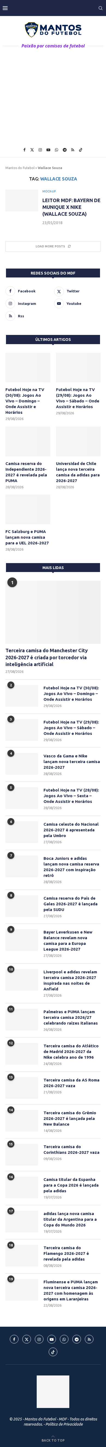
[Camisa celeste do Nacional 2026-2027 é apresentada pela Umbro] (21, 832)
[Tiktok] (81, 150)
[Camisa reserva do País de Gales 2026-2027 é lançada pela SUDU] (21, 906)
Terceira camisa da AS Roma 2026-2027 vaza (71, 1083)
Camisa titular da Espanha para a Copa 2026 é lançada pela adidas (71, 1185)
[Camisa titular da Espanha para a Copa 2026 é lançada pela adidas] (21, 1187)
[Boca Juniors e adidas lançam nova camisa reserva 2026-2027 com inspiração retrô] (21, 866)
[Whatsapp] (56, 150)
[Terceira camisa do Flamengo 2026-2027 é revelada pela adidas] (21, 1256)
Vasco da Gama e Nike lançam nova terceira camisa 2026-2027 (71, 762)
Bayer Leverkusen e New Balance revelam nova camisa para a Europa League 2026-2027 (67, 940)
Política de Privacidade (64, 1424)
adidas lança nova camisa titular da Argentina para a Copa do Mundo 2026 (70, 1219)
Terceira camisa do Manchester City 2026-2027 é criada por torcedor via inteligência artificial (46, 657)
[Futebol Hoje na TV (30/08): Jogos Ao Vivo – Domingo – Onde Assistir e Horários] (27, 368)
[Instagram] (40, 150)
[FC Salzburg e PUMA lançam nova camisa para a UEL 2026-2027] (27, 509)
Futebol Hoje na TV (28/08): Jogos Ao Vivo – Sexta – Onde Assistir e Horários (71, 796)
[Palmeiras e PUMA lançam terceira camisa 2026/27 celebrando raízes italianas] (21, 1020)
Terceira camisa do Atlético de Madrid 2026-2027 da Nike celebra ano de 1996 (71, 1052)
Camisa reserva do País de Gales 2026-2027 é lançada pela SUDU (70, 904)
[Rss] (72, 150)
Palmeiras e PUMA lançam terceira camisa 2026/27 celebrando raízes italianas (70, 1017)
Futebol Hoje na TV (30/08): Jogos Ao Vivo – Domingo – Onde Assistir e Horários (24, 401)
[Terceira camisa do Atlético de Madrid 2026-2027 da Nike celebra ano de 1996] (21, 1054)
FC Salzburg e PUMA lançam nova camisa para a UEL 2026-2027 (27, 537)
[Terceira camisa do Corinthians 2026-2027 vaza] (21, 1154)
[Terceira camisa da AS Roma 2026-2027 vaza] (21, 1088)
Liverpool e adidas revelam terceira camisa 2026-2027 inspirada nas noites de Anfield (70, 980)
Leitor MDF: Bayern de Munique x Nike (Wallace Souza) (71, 207)
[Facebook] (24, 150)
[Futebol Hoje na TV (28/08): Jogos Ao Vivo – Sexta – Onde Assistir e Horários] (21, 798)
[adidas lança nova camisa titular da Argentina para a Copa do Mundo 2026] (21, 1221)
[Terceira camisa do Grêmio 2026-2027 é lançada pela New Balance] (21, 1121)
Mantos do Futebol (20, 168)
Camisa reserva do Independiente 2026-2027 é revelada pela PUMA (26, 472)
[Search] (100, 8)
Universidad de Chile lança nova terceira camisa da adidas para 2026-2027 (78, 472)
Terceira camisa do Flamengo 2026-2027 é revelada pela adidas (66, 1253)
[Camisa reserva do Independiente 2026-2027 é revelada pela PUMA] (27, 441)
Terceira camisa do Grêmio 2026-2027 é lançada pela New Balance (69, 1118)
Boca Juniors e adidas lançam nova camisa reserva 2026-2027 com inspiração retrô (71, 867)
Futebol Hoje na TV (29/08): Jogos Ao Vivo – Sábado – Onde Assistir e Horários (77, 398)
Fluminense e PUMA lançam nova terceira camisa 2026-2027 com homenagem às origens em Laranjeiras (70, 1290)
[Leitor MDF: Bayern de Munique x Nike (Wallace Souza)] (21, 200)
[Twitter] (32, 150)
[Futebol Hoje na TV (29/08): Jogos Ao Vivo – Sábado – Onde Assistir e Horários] (78, 368)
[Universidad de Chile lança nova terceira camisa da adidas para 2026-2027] (78, 441)
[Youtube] (48, 150)
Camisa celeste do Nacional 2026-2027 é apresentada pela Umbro (71, 830)
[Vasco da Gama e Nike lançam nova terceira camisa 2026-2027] (21, 764)
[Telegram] (65, 150)
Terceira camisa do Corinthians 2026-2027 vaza (71, 1149)
